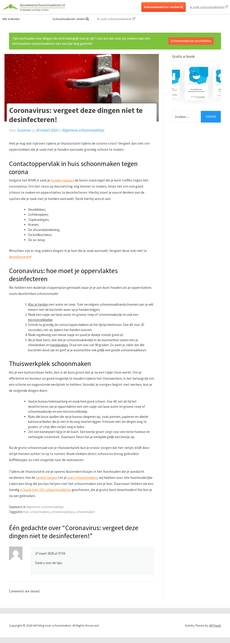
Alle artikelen (11, 19)
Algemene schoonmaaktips (83, 130)
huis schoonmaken (36, 512)
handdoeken (59, 345)
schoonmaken (85, 512)
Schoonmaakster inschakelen (190, 41)
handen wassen (62, 180)
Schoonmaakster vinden (162, 7)
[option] (196, 83)
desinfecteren (19, 256)
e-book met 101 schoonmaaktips (45, 489)
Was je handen (38, 304)
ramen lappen (46, 477)
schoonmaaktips (62, 512)
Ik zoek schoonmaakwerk (207, 7)
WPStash (215, 625)
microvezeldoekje (40, 320)
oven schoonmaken (82, 477)
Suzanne (24, 130)
